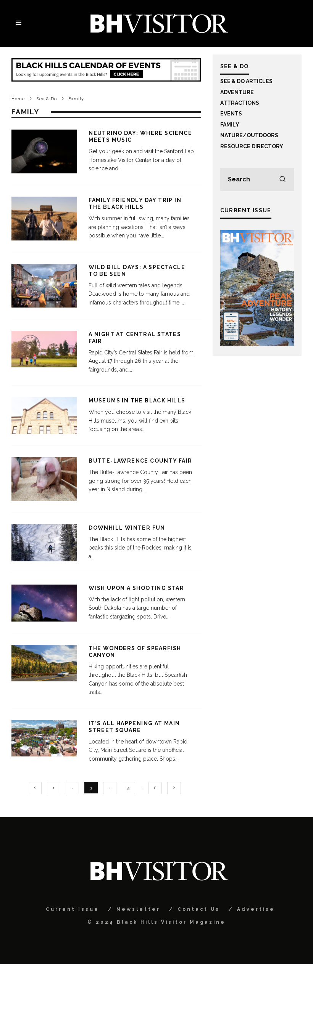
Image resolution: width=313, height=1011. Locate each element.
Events (231, 114)
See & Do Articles (246, 81)
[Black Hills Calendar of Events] (106, 80)
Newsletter (138, 909)
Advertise (256, 909)
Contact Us (198, 909)
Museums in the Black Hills (137, 400)
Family (229, 125)
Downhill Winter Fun (127, 528)
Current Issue (72, 909)
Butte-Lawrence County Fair (140, 461)
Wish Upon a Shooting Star (136, 588)
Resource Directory (251, 146)
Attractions (239, 103)
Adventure (237, 92)
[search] (282, 179)
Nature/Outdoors (249, 135)
